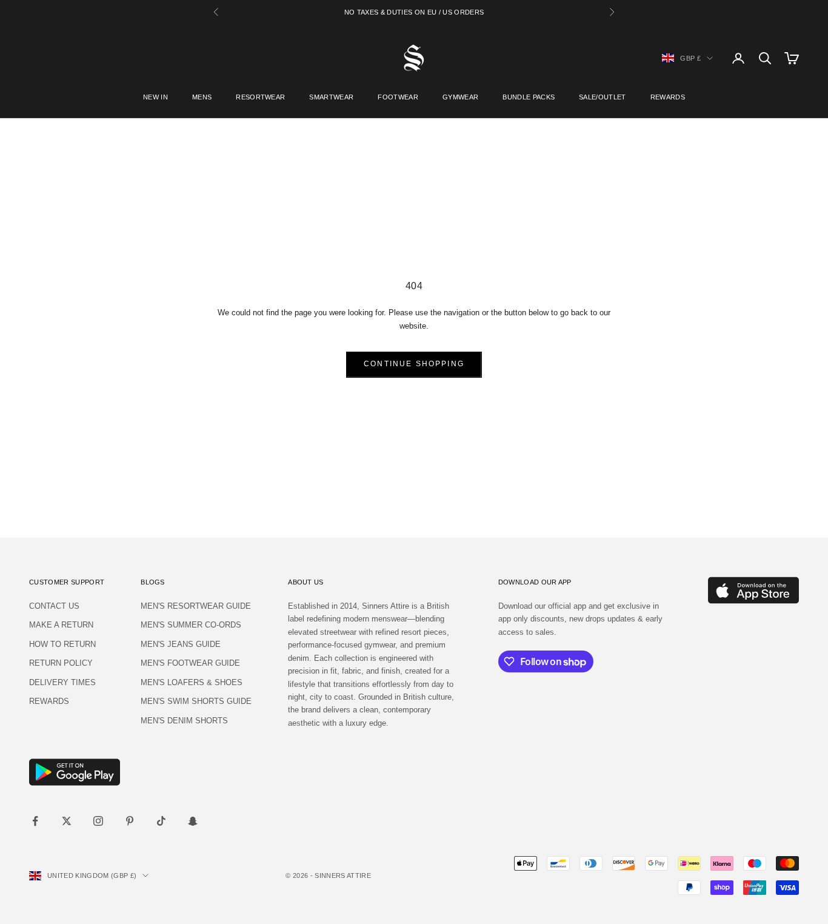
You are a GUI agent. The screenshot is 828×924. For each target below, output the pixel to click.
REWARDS (667, 97)
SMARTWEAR (331, 97)
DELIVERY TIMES (62, 682)
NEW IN (155, 97)
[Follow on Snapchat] (193, 821)
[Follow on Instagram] (98, 821)
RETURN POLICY (61, 663)
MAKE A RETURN (61, 624)
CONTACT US (54, 606)
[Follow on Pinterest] (130, 821)
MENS (202, 97)
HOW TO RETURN (62, 644)
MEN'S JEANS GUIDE (181, 644)
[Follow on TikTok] (161, 821)
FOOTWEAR (398, 97)
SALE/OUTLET (602, 97)
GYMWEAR (460, 97)
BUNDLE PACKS (528, 97)
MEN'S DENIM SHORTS (184, 720)
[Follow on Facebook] (35, 821)
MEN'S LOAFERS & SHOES (191, 682)
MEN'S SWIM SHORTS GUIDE (196, 701)
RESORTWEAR (260, 97)
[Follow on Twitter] (67, 821)
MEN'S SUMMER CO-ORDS (191, 624)
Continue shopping (414, 364)
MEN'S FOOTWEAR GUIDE (190, 663)
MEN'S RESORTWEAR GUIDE (196, 606)
